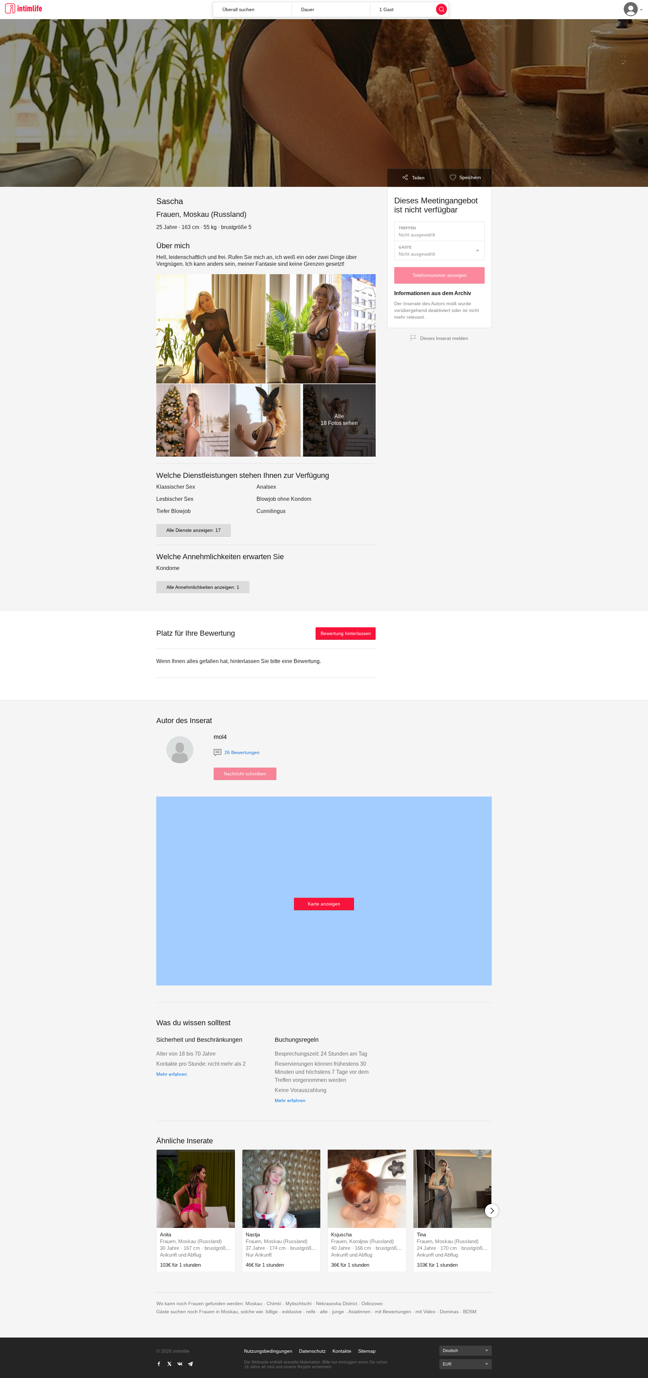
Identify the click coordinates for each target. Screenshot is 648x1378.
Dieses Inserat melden (444, 338)
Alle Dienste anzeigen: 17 (193, 530)
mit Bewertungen (393, 1311)
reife (311, 1311)
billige (272, 1311)
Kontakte (341, 1351)
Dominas (449, 1311)
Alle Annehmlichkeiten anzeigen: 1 (202, 587)
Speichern (469, 177)
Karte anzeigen (324, 904)
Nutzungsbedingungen (268, 1351)
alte (324, 1311)
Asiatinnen (359, 1311)
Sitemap (367, 1351)
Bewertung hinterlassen (346, 633)
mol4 (220, 737)
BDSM (470, 1311)
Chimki (274, 1303)
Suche (441, 9)
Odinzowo (372, 1303)
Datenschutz (312, 1351)
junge (338, 1311)
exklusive (292, 1311)
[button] (331, 9)
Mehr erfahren (171, 1074)
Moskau (253, 1303)
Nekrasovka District (336, 1303)
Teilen (418, 177)
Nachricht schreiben (245, 773)
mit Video (425, 1311)
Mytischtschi (299, 1303)
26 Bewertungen (241, 752)
